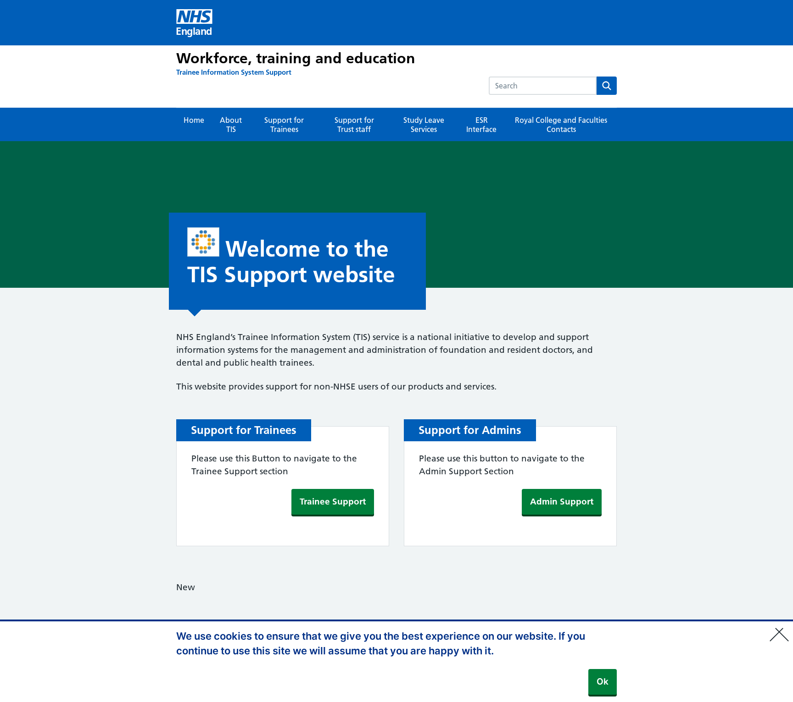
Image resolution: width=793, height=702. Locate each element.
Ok (603, 681)
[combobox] (543, 86)
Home (194, 120)
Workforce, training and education (295, 58)
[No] (781, 628)
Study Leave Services (423, 124)
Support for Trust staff (354, 124)
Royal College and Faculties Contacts (561, 124)
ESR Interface (481, 124)
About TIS (231, 124)
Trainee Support (333, 501)
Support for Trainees (284, 124)
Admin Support (561, 501)
